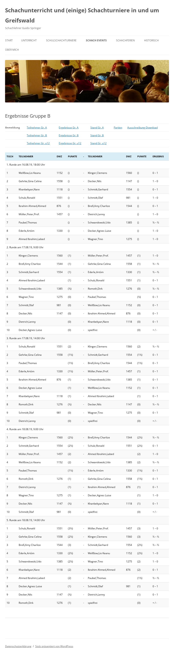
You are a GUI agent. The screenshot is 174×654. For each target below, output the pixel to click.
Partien (118, 127)
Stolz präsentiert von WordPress (54, 646)
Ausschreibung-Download (142, 127)
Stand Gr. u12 (98, 143)
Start (9, 40)
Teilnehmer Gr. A (37, 127)
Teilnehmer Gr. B (37, 135)
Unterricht (29, 40)
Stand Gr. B (97, 135)
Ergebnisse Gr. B (69, 135)
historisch (151, 40)
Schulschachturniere (61, 40)
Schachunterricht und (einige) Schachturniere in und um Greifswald (82, 15)
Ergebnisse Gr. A (69, 127)
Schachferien (125, 40)
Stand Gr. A (97, 127)
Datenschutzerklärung (18, 646)
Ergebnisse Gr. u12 (70, 143)
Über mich (12, 50)
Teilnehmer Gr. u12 (38, 143)
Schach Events (96, 40)
